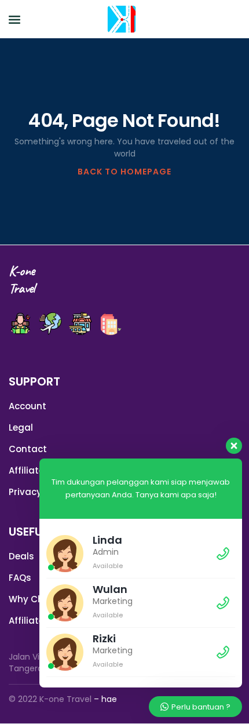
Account (27, 406)
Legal (21, 427)
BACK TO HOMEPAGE (124, 171)
